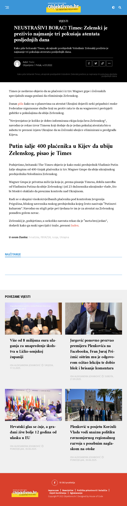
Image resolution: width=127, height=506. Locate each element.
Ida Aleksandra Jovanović (25, 365)
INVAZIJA (46, 237)
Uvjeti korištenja (57, 493)
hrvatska (34, 237)
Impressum (53, 490)
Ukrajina (64, 237)
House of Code (96, 496)
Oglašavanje (76, 493)
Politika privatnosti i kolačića (92, 490)
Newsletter (67, 490)
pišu (20, 104)
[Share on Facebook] (89, 63)
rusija (55, 237)
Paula (31, 62)
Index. (75, 225)
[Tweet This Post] (96, 63)
